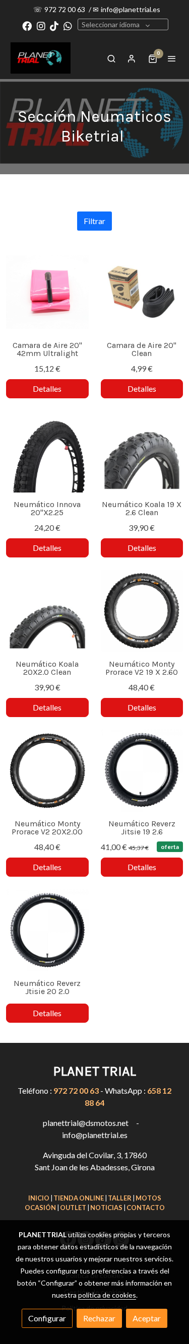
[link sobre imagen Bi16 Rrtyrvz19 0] (142, 770)
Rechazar (99, 1318)
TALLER (120, 1198)
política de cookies (107, 1295)
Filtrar (94, 221)
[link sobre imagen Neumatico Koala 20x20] (47, 611)
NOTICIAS (106, 1208)
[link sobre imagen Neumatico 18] (142, 611)
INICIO (38, 1198)
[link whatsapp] (68, 25)
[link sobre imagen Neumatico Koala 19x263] (142, 451)
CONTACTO (146, 1208)
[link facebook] (27, 25)
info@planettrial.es (130, 9)
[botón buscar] (111, 58)
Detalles (47, 388)
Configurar (47, 1318)
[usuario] (131, 58)
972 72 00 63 (65, 9)
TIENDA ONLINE (78, 1198)
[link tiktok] (54, 25)
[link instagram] (41, 25)
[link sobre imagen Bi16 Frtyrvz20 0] (47, 930)
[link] (40, 58)
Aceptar (147, 1318)
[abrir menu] (172, 58)
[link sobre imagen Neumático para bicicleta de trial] (47, 451)
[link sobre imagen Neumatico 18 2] (47, 292)
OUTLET (73, 1208)
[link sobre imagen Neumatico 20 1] (47, 770)
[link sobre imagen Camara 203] (142, 292)
